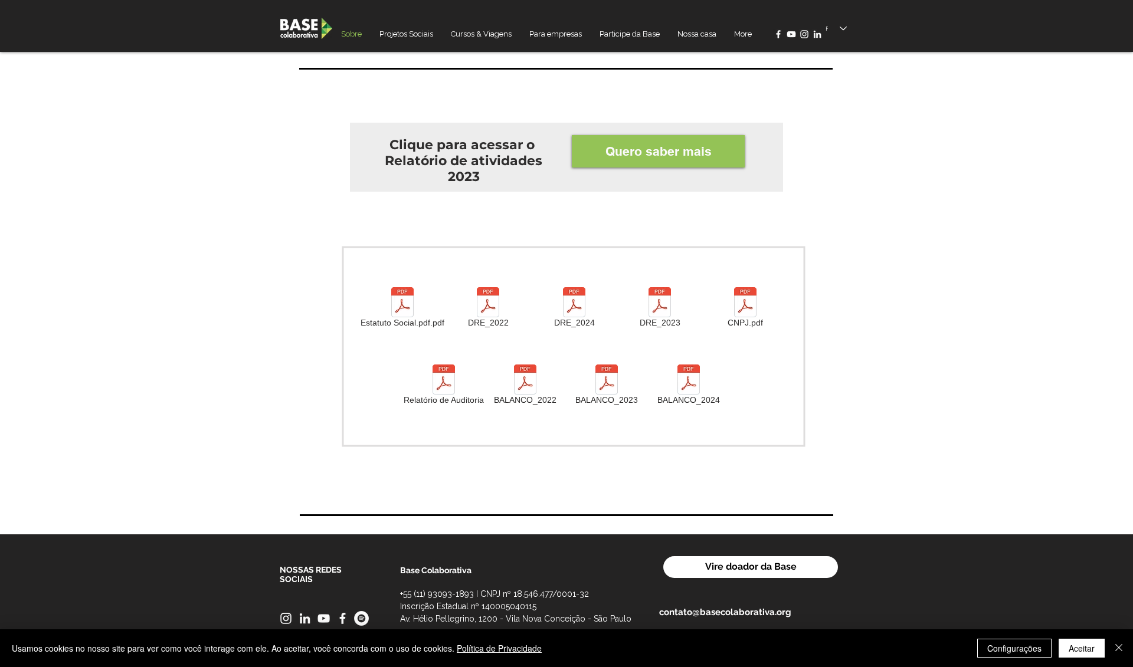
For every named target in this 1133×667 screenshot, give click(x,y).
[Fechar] (1119, 648)
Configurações (1014, 648)
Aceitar (1082, 648)
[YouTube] (791, 34)
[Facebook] (778, 34)
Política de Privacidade (499, 648)
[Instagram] (804, 34)
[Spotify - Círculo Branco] (361, 618)
